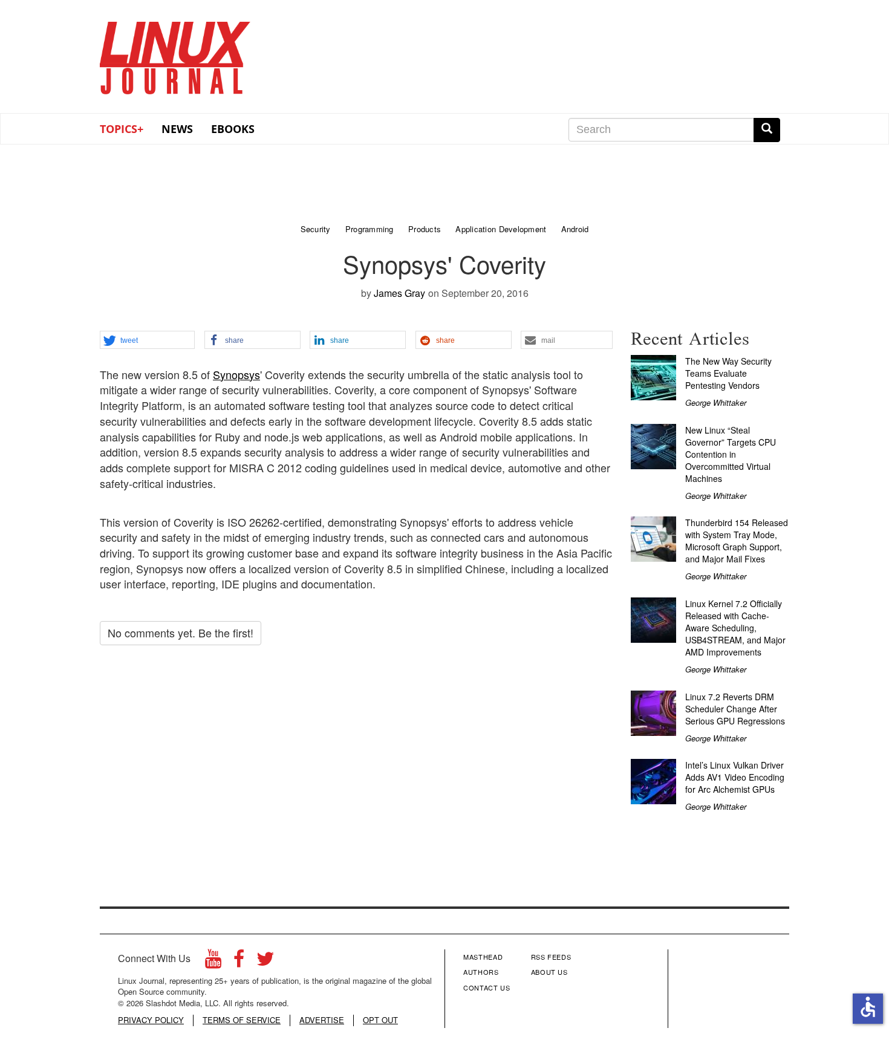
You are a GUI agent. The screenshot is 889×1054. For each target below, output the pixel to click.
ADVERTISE (321, 1020)
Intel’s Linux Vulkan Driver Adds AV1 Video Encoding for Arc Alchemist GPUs (734, 777)
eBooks (233, 129)
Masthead (483, 956)
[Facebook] (238, 962)
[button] (147, 340)
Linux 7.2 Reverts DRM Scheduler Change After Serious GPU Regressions (735, 709)
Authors (481, 972)
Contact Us (486, 987)
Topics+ (121, 129)
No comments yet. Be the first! (180, 632)
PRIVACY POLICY (151, 1020)
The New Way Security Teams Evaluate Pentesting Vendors (728, 373)
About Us (549, 972)
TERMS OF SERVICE (242, 1020)
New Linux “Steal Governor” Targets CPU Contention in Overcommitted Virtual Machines (730, 454)
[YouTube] (213, 962)
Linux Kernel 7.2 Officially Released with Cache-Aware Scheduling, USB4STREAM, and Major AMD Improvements (735, 627)
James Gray (399, 293)
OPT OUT (380, 1020)
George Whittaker (715, 402)
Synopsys (236, 374)
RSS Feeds (551, 956)
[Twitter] (265, 962)
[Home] (175, 54)
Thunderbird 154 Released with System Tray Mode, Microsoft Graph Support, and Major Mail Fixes (736, 540)
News (177, 129)
